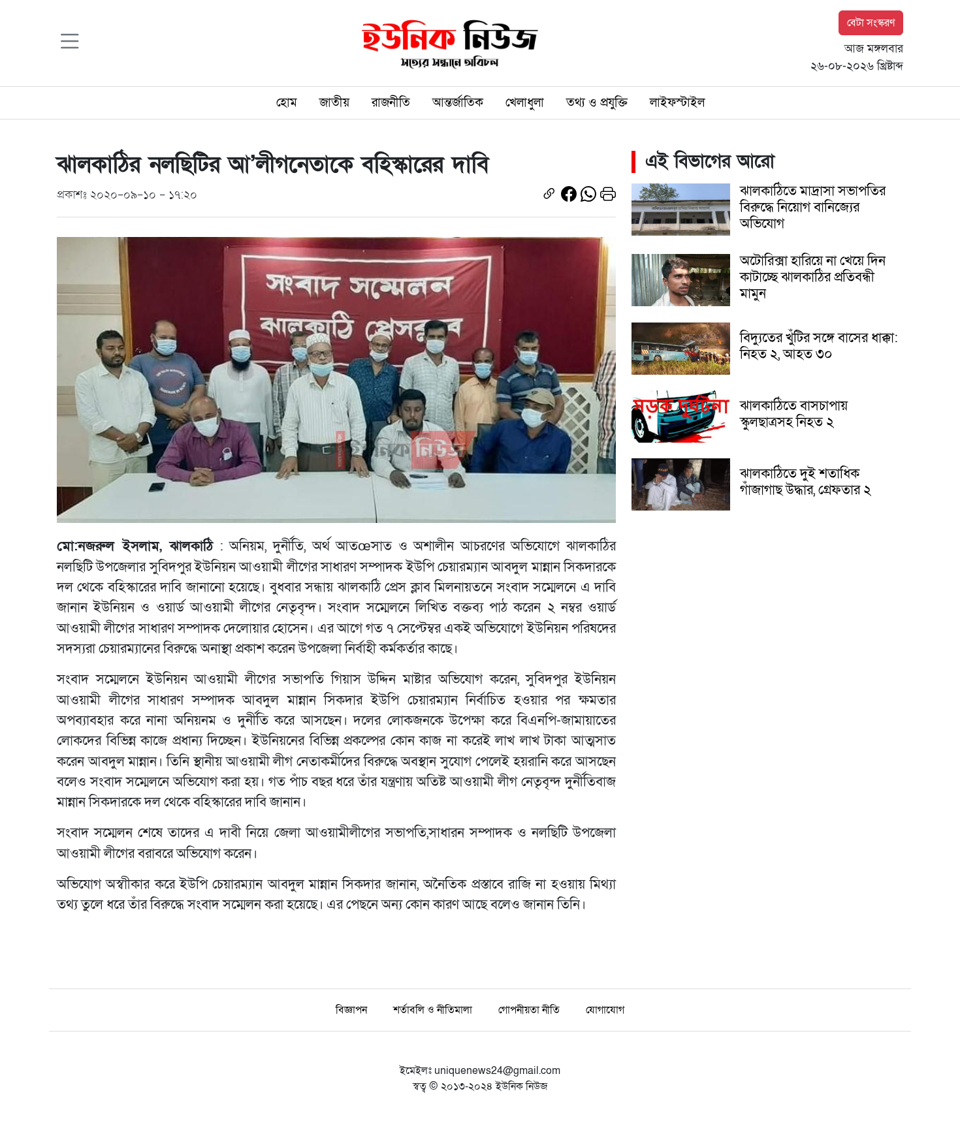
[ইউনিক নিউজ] (447, 42)
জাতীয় (334, 102)
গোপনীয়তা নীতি (529, 1010)
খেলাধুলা (524, 102)
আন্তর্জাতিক (457, 102)
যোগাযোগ (605, 1010)
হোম (286, 102)
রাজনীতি (391, 102)
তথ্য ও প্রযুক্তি (597, 102)
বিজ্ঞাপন (351, 1010)
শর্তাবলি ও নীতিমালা (432, 1010)
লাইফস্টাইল (677, 102)
